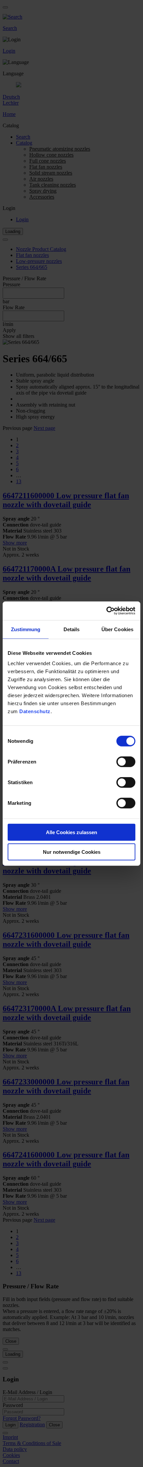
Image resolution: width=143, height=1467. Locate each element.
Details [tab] (72, 629)
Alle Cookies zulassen (71, 832)
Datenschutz (35, 711)
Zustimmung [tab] (26, 629)
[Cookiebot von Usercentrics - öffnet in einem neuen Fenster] (106, 611)
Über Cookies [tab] (117, 629)
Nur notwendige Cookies (71, 851)
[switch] (125, 761)
